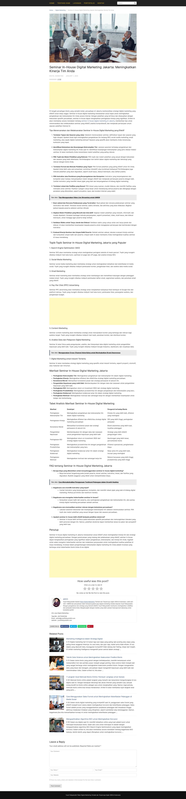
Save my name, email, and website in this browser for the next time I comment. (76, 780)
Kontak (101, 3)
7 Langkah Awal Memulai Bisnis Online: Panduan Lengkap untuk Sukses (95, 677)
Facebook (65, 626)
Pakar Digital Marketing (87, 602)
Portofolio (89, 3)
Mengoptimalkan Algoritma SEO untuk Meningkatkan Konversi (91, 719)
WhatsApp (83, 626)
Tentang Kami (63, 3)
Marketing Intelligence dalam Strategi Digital (84, 639)
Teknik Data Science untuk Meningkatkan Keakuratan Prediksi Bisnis (94, 657)
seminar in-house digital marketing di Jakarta (98, 121)
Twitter (74, 626)
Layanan (77, 3)
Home (51, 3)
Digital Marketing (60, 10)
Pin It (90, 626)
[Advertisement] (93, 95)
